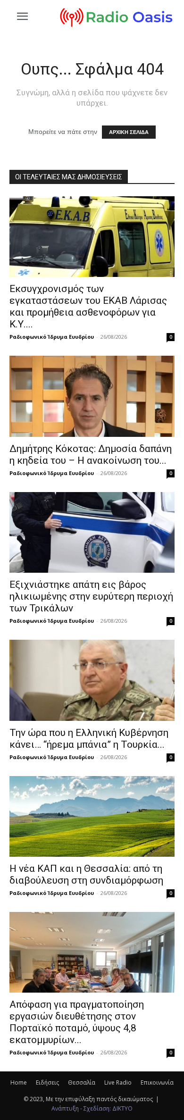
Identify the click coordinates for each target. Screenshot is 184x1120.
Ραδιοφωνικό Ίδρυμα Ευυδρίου (51, 336)
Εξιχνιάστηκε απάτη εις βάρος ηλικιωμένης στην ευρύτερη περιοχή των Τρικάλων (91, 596)
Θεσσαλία (81, 1082)
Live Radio (118, 1082)
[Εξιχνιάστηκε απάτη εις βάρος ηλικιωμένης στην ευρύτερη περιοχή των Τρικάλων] (92, 532)
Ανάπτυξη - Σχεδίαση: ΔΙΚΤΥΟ (92, 1108)
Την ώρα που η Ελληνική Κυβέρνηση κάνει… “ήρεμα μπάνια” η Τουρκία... (88, 738)
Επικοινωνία (157, 1082)
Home (18, 1082)
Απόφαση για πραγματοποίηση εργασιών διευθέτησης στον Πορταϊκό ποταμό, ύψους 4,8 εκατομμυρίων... (76, 1022)
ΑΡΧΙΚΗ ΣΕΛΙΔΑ (129, 132)
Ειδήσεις (47, 1082)
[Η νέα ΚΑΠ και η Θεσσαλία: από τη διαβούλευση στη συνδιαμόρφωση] (92, 816)
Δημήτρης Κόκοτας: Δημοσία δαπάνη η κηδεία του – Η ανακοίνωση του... (90, 454)
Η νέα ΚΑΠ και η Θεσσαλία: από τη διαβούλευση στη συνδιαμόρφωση (86, 874)
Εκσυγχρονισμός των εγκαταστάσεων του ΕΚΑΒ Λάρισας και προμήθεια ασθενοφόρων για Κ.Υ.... (88, 306)
